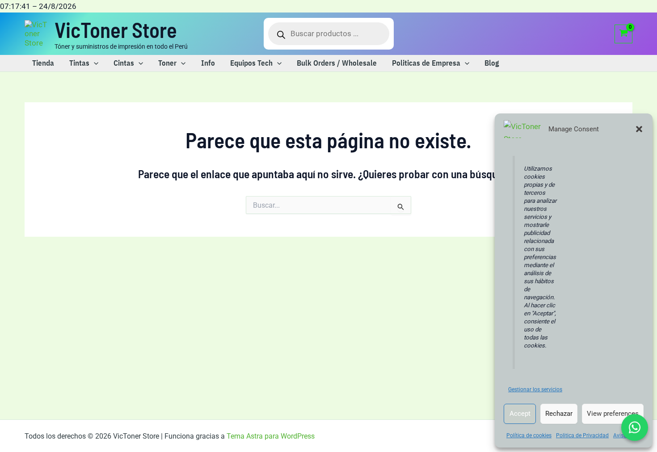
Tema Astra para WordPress (271, 436)
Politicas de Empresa (426, 63)
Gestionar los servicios (535, 389)
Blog (491, 63)
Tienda (43, 63)
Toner (167, 63)
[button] (639, 129)
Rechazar (559, 414)
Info (208, 63)
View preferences (613, 414)
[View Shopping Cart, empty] (623, 34)
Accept (520, 414)
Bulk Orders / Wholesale (337, 63)
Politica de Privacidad (582, 435)
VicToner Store (116, 29)
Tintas (79, 63)
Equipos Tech (251, 63)
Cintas (124, 63)
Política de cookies (529, 435)
